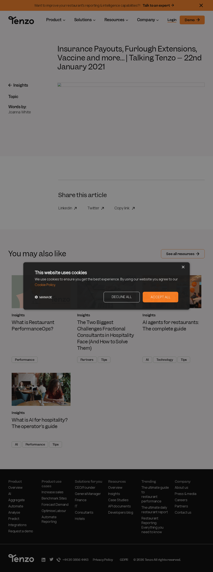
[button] (43, 297)
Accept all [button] (160, 297)
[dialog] (106, 286)
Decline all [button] (122, 297)
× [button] (183, 267)
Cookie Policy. (45, 285)
